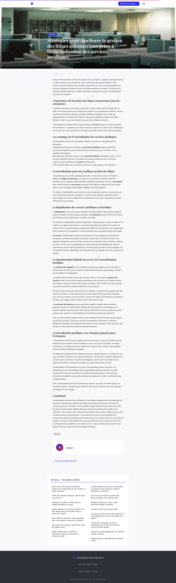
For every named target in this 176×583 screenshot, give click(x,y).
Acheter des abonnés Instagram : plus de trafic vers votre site (68, 496)
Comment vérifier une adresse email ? (104, 509)
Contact (94, 571)
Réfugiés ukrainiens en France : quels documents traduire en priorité (104, 503)
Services (52, 34)
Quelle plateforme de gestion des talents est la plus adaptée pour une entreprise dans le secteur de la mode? (68, 511)
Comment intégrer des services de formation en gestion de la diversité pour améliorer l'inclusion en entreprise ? (107, 489)
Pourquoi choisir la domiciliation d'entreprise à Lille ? (107, 539)
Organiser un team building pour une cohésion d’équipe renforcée (107, 533)
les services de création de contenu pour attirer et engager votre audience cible (105, 496)
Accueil (55, 74)
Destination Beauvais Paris (90, 557)
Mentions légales (84, 571)
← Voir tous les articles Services (65, 461)
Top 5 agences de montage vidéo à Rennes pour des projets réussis (68, 526)
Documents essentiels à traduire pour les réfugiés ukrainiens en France (66, 503)
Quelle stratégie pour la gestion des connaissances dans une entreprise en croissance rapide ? (65, 534)
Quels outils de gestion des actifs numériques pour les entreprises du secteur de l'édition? (68, 519)
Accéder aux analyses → (128, 3)
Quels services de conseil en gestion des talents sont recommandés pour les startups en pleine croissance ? (68, 489)
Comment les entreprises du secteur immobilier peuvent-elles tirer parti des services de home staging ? (105, 525)
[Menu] (144, 3)
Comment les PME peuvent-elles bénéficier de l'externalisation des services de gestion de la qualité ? (107, 516)
